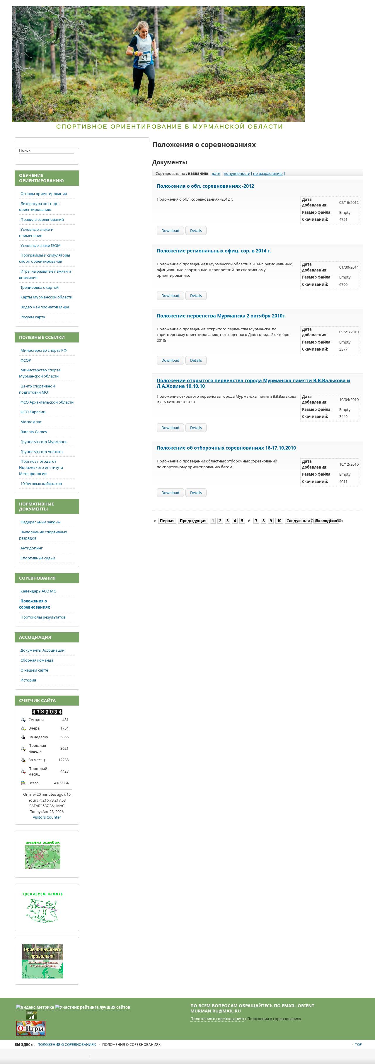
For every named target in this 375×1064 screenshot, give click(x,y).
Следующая (298, 520)
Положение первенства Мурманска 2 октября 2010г (221, 315)
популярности (237, 173)
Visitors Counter (47, 817)
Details (196, 230)
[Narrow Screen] (334, 6)
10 (279, 520)
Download (170, 230)
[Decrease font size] (355, 6)
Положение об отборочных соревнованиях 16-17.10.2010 (226, 448)
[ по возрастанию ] (268, 173)
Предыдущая (193, 520)
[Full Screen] (323, 6)
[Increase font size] (344, 6)
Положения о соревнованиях (217, 1018)
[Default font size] (349, 6)
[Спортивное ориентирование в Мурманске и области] (158, 64)
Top (358, 1044)
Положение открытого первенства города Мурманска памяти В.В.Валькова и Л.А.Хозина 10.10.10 (253, 383)
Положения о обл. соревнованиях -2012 (205, 186)
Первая (167, 520)
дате (216, 173)
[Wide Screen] (329, 6)
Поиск (24, 150)
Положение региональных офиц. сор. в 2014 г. (214, 250)
